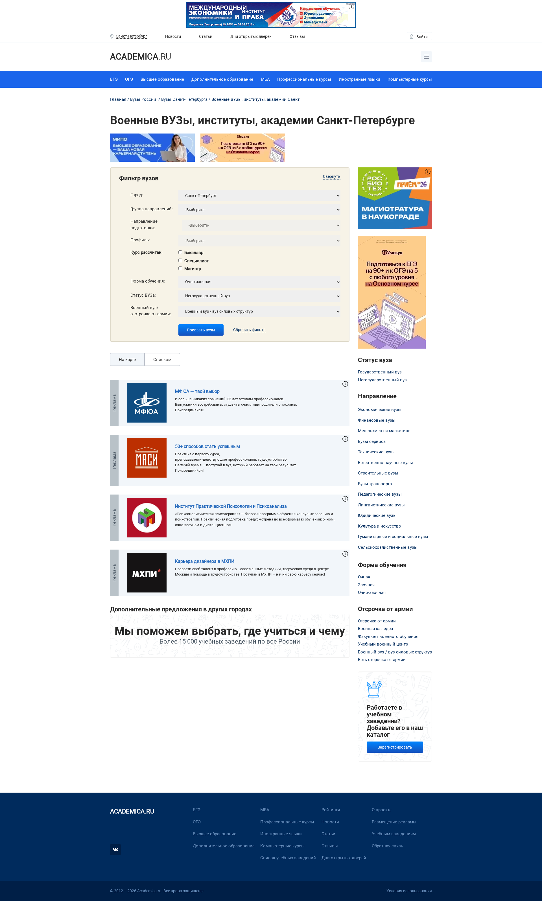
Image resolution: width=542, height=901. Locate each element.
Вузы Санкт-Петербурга (184, 99)
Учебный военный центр (383, 644)
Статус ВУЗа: (143, 295)
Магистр (192, 268)
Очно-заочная (372, 592)
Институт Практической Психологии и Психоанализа (231, 506)
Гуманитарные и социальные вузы (393, 536)
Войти (422, 36)
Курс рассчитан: (146, 252)
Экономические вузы (379, 409)
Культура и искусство (379, 526)
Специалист (196, 260)
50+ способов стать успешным (207, 446)
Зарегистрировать (395, 747)
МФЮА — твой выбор (197, 391)
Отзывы (297, 36)
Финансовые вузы (376, 420)
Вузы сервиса (372, 441)
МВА (264, 809)
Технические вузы (376, 451)
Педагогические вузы (380, 494)
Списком (162, 359)
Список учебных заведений (288, 857)
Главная (118, 99)
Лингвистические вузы (381, 505)
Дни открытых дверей (251, 36)
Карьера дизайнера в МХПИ (204, 561)
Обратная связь (387, 845)
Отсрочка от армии (377, 621)
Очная (364, 576)
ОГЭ (129, 79)
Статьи (205, 36)
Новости (173, 36)
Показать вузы (201, 330)
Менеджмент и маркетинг (384, 430)
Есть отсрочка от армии (382, 659)
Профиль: (140, 239)
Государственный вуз (380, 372)
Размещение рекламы (394, 822)
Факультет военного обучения (388, 636)
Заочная (366, 584)
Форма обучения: (147, 281)
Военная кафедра (375, 628)
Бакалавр (193, 252)
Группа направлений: (151, 208)
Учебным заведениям (394, 833)
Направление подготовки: (144, 224)
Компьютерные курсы (410, 79)
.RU (140, 57)
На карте (127, 359)
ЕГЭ (114, 79)
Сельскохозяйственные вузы (388, 547)
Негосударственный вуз (382, 379)
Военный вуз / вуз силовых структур (395, 652)
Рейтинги (331, 809)
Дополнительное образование (222, 79)
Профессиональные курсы (304, 79)
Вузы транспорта (375, 483)
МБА (265, 79)
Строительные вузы (378, 473)
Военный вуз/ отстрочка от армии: (150, 311)
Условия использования (409, 891)
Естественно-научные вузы (385, 462)
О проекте (382, 809)
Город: (136, 194)
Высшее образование (162, 79)
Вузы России (143, 99)
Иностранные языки (359, 79)
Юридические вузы (377, 515)
